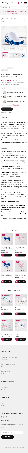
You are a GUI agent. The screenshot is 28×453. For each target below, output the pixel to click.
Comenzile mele (5, 408)
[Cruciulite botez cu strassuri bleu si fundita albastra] (7, 266)
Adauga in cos (7, 255)
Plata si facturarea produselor (8, 364)
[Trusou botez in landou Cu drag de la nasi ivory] (21, 299)
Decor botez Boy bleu (13, 101)
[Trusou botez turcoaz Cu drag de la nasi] (7, 299)
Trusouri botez (13, 18)
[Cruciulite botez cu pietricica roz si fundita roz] (21, 239)
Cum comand (4, 359)
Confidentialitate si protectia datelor (9, 357)
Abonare (7, 437)
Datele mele (4, 405)
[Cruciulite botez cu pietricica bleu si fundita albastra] (7, 239)
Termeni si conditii (5, 355)
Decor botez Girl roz (12, 92)
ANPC (2, 373)
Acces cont (3, 401)
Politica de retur (5, 366)
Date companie (4, 387)
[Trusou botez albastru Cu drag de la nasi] (21, 325)
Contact (3, 389)
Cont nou (3, 403)
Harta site (3, 392)
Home (2, 18)
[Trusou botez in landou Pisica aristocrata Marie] (7, 325)
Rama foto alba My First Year (14, 96)
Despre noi (3, 385)
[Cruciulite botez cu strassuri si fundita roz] (21, 266)
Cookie (2, 376)
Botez (7, 18)
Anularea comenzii (5, 369)
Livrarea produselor (5, 362)
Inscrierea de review (5, 371)
